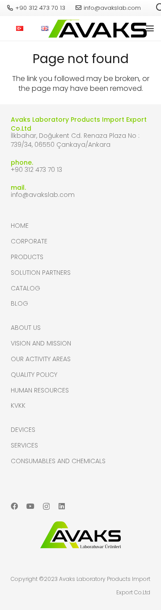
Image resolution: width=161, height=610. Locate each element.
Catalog (25, 288)
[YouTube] (30, 506)
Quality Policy (34, 374)
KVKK (18, 405)
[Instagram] (46, 507)
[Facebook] (14, 506)
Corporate (29, 241)
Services (24, 445)
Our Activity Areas (41, 358)
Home (20, 225)
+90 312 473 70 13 (36, 169)
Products (27, 256)
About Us (26, 327)
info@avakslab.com (43, 194)
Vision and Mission (41, 343)
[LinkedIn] (62, 506)
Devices (23, 429)
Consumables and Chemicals (58, 460)
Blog (19, 303)
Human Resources (40, 390)
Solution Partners (41, 272)
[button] (150, 29)
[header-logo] (95, 29)
